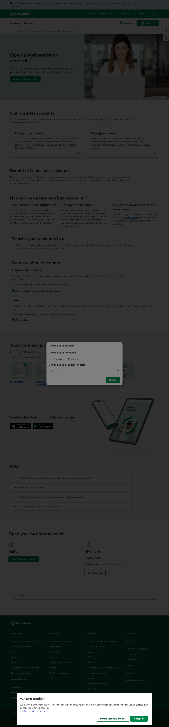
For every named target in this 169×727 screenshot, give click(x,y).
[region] (84, 709)
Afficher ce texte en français (33, 711)
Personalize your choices (113, 719)
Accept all (139, 719)
